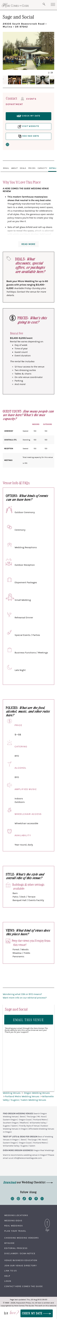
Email (6, 168)
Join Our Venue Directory (20, 1266)
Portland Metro (40, 1120)
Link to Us (10, 1271)
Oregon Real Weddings (43, 1150)
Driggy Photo (28, 68)
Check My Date (32, 1313)
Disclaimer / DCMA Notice (19, 1254)
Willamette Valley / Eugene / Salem (19, 1146)
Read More (28, 244)
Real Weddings (13, 1226)
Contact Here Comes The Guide (23, 1286)
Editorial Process (15, 1248)
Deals (23, 168)
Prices (32, 168)
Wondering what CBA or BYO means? (22, 994)
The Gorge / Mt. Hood (36, 1116)
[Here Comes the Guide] (15, 5)
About (14, 168)
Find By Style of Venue (29, 1126)
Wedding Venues (12, 1093)
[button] (9, 48)
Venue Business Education (20, 1260)
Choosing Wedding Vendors (21, 1238)
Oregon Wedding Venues (37, 1093)
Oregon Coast (25, 1120)
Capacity (42, 168)
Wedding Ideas (13, 1221)
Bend (22, 1116)
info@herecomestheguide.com (28, 1158)
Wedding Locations (16, 1215)
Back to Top (47, 1219)
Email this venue (28, 1019)
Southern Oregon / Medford (15, 1123)
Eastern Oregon (10, 1120)
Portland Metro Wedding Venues (22, 1096)
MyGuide (9, 1243)
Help (7, 1276)
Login (7, 1281)
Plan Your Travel (15, 1231)
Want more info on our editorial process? (25, 997)
